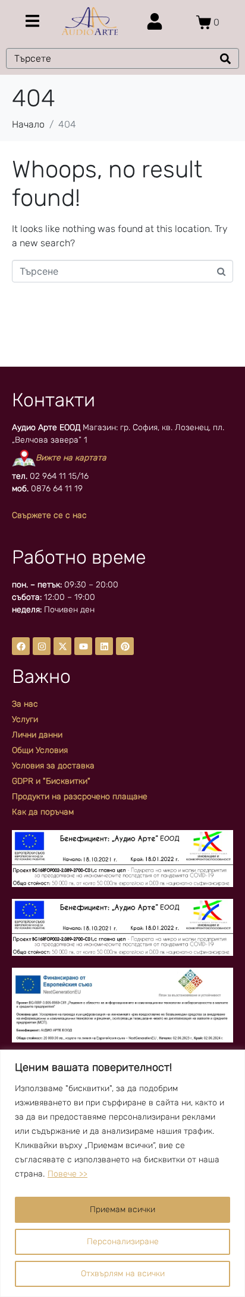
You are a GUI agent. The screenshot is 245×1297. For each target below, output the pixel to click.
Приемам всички (122, 1209)
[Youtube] (83, 646)
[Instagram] (42, 646)
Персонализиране (123, 1241)
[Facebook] (21, 646)
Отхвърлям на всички (123, 1274)
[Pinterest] (125, 646)
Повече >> (67, 1174)
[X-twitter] (62, 646)
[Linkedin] (104, 646)
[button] (32, 21)
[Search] (225, 58)
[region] (122, 1173)
